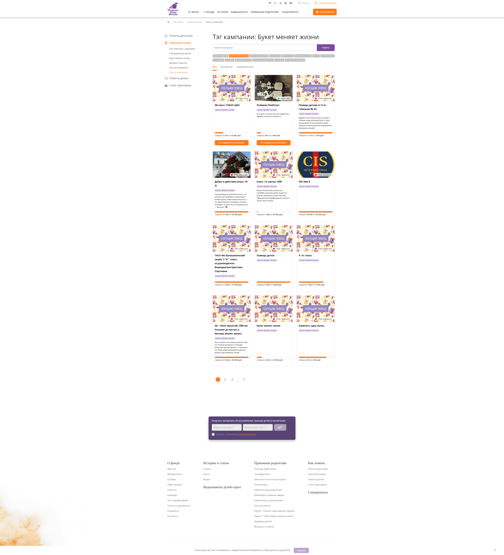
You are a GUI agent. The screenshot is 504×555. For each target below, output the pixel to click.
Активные (227, 66)
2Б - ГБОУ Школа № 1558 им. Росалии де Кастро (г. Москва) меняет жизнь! (231, 329)
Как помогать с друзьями (182, 48)
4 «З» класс (305, 255)
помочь (327, 12)
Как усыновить (262, 505)
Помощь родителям (265, 468)
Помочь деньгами (181, 35)
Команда (172, 495)
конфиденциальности (246, 434)
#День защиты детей (259, 56)
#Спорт (316, 56)
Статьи (207, 468)
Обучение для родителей (268, 489)
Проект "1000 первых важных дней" (273, 516)
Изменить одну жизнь (311, 325)
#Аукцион (279, 60)
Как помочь (178, 22)
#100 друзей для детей (294, 60)
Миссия (171, 468)
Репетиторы (260, 484)
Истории (222, 12)
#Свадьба (229, 60)
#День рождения (220, 56)
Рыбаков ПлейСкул (268, 105)
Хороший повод (195, 22)
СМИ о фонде (174, 484)
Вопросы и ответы (264, 526)
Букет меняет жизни (179, 58)
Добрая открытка (178, 62)
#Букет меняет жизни (239, 56)
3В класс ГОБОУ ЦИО (227, 105)
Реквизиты (173, 510)
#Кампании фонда (303, 56)
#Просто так (287, 56)
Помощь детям (265, 255)
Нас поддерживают (177, 500)
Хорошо (301, 550)
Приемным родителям (265, 12)
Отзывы (171, 479)
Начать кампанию (178, 67)
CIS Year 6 (304, 181)
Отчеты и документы (178, 505)
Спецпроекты (290, 12)
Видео (206, 479)
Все (215, 66)
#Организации (327, 56)
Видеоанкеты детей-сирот (222, 487)
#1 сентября (218, 60)
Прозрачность (175, 474)
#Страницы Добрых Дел (263, 60)
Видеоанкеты (239, 12)
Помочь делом (178, 78)
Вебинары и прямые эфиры (269, 495)
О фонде (209, 12)
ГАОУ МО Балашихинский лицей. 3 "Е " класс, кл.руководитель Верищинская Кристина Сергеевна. (230, 263)
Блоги (206, 474)
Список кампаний (178, 72)
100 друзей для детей (180, 53)
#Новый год (275, 56)
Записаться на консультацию (270, 479)
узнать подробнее (280, 550)
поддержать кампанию (232, 143)
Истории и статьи (216, 463)
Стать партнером (180, 85)
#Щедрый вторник (243, 60)
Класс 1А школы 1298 (269, 181)
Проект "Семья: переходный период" (274, 510)
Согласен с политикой (236, 434)
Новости (172, 489)
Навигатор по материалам (268, 500)
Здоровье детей (263, 521)
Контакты (172, 516)
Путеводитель (262, 474)
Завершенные (245, 66)
